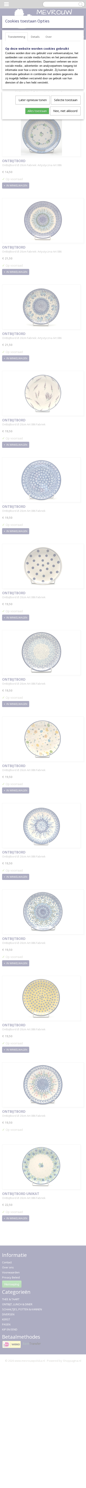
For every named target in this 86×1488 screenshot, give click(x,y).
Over (49, 37)
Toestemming (16, 37)
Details (35, 37)
